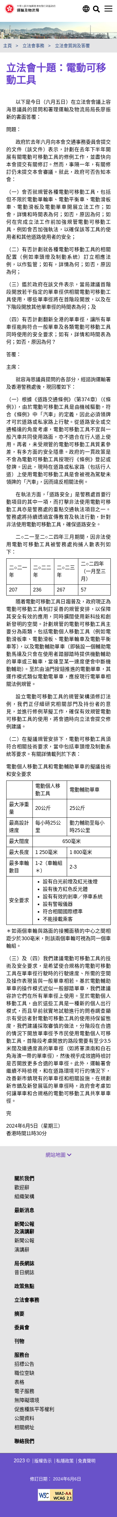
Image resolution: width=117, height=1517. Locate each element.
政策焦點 (24, 1286)
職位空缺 (24, 1373)
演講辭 (21, 1249)
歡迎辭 (21, 1187)
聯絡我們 (24, 1441)
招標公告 (24, 1364)
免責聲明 (86, 1460)
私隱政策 (65, 1460)
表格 (19, 1382)
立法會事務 (26, 1300)
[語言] (86, 10)
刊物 (19, 1341)
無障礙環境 (26, 1400)
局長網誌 (24, 1263)
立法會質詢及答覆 (73, 45)
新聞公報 (24, 1240)
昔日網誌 (24, 1272)
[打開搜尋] (96, 11)
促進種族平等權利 (34, 1409)
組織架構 (24, 1196)
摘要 (19, 1313)
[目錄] (108, 8)
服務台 (21, 1355)
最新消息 (24, 1210)
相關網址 (24, 1427)
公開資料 (24, 1418)
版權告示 (43, 1460)
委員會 (21, 1327)
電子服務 (24, 1391)
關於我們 (24, 1178)
